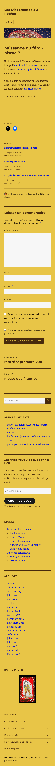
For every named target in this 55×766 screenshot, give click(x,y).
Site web (9, 300)
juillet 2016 (13, 638)
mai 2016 (12, 646)
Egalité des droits (19, 548)
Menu (9, 22)
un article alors (32, 88)
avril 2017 (12, 603)
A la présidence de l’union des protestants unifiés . (27, 175)
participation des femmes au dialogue (28, 444)
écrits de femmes (14, 728)
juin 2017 (12, 595)
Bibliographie (11, 748)
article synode (18, 560)
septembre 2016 (16, 630)
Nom (7, 272)
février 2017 (13, 611)
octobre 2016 (14, 626)
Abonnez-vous (19, 500)
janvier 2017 (13, 615)
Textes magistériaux (18, 552)
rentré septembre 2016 (14, 161)
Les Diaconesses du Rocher (16, 757)
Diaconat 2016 (12, 735)
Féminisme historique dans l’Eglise (20, 148)
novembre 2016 (15, 622)
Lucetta (11, 432)
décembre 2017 (15, 587)
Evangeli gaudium (20, 541)
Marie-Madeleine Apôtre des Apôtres (28, 424)
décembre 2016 (15, 618)
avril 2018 (12, 583)
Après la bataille (16, 428)
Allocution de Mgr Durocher (25, 544)
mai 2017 (12, 599)
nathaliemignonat (16, 194)
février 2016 (13, 654)
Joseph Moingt (18, 537)
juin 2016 (12, 642)
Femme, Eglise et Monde (30, 69)
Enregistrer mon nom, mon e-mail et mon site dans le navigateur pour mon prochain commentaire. (27, 318)
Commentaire (13, 230)
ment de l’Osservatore (26, 65)
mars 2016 (13, 650)
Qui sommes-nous (14, 721)
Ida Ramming (17, 533)
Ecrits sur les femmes (19, 529)
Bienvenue (10, 714)
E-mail (9, 286)
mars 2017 (12, 607)
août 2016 (12, 634)
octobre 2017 (14, 591)
